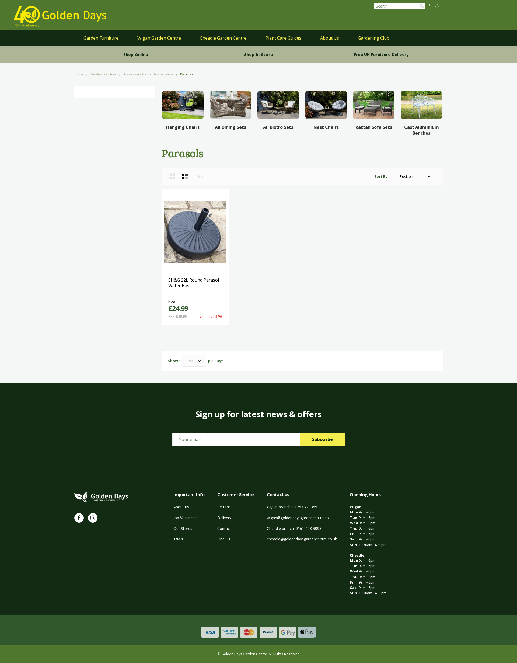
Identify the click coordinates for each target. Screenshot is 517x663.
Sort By (380, 176)
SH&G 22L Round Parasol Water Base (193, 283)
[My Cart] (430, 6)
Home (78, 74)
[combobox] (399, 6)
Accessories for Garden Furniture (148, 74)
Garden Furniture (103, 74)
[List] (185, 176)
